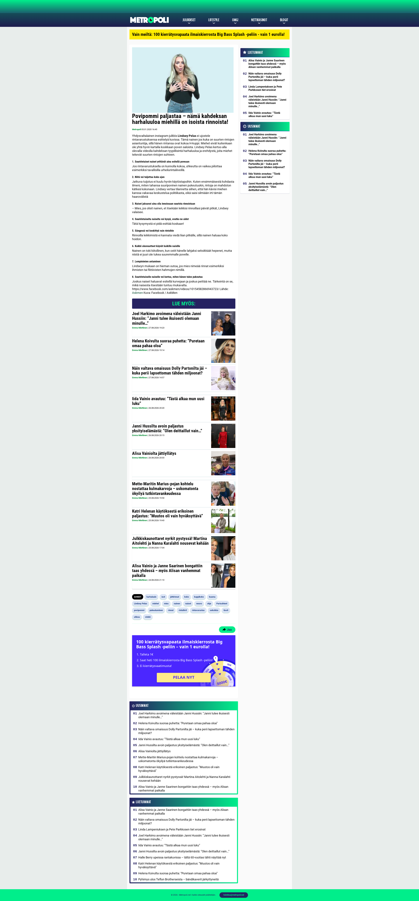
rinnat (170, 610)
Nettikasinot (259, 20)
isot (163, 597)
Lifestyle (213, 20)
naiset (188, 603)
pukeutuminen (156, 610)
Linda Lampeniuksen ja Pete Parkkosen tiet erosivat (172, 829)
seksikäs (214, 610)
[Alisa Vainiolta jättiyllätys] (223, 463)
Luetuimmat (143, 802)
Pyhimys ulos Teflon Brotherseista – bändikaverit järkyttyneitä (178, 879)
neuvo (199, 603)
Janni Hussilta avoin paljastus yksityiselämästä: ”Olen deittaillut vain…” (167, 428)
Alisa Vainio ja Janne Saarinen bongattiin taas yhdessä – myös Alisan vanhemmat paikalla (167, 570)
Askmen (137, 292)
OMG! (235, 20)
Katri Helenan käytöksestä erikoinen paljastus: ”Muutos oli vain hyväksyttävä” (167, 514)
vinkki (148, 617)
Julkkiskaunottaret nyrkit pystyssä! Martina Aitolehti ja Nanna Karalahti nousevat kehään (170, 541)
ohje (209, 603)
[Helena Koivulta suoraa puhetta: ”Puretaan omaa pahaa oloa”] (223, 351)
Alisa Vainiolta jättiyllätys (154, 453)
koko (186, 597)
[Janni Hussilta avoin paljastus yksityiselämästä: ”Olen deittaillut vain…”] (223, 436)
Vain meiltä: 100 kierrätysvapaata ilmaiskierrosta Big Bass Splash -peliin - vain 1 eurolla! (208, 34)
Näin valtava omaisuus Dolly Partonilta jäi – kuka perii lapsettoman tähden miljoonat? (169, 371)
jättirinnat (174, 597)
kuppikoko (199, 597)
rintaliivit (183, 610)
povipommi (139, 610)
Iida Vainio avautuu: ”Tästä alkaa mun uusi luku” (168, 401)
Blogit (284, 20)
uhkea (137, 617)
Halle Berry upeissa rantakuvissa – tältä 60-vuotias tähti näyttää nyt (182, 857)
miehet (155, 603)
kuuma (212, 597)
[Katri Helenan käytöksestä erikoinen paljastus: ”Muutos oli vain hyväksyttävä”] (223, 521)
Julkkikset (189, 20)
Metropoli (136, 129)
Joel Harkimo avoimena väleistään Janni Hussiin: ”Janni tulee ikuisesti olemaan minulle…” (166, 318)
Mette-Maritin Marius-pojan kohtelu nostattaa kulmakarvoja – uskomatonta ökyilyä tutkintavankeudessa (165, 488)
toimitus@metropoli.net (233, 895)
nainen (177, 603)
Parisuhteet (221, 603)
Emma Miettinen (139, 328)
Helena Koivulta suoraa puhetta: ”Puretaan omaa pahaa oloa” (168, 343)
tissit (226, 610)
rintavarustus (198, 610)
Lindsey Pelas (140, 603)
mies (166, 603)
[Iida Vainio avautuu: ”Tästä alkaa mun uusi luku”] (223, 408)
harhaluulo (151, 597)
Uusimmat (142, 706)
